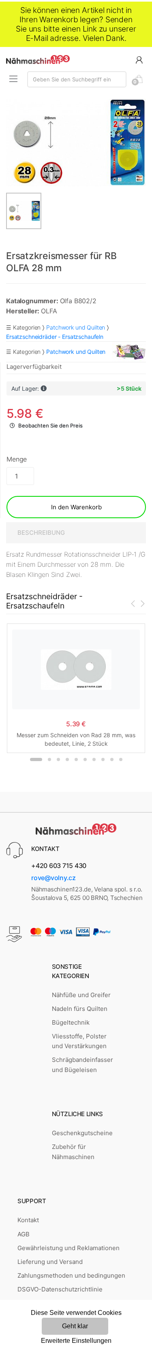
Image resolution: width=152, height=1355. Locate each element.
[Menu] (13, 79)
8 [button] (103, 759)
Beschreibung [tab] (41, 532)
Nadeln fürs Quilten (79, 1009)
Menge (16, 459)
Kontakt (28, 1220)
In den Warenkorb (76, 507)
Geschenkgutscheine (82, 1133)
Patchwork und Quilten (75, 327)
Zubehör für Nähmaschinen (73, 1151)
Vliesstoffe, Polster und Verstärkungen (79, 1041)
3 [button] (58, 759)
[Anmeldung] (139, 59)
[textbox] (77, 79)
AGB (23, 1234)
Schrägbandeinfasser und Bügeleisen (82, 1064)
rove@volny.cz (53, 878)
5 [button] (76, 759)
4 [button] (67, 759)
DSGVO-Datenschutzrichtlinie (60, 1289)
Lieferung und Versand (50, 1262)
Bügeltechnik (71, 1022)
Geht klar (75, 1326)
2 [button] (49, 759)
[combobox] (77, 79)
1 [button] (36, 759)
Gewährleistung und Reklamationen (68, 1248)
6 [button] (85, 759)
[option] (76, 142)
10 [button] (120, 759)
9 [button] (111, 759)
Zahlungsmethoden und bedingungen (71, 1275)
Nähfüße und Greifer (81, 995)
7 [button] (94, 759)
